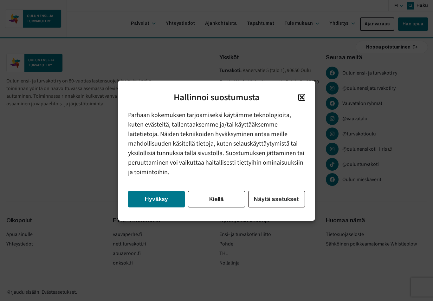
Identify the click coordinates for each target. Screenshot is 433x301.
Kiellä (216, 199)
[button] (302, 97)
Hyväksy (156, 199)
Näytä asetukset (276, 199)
